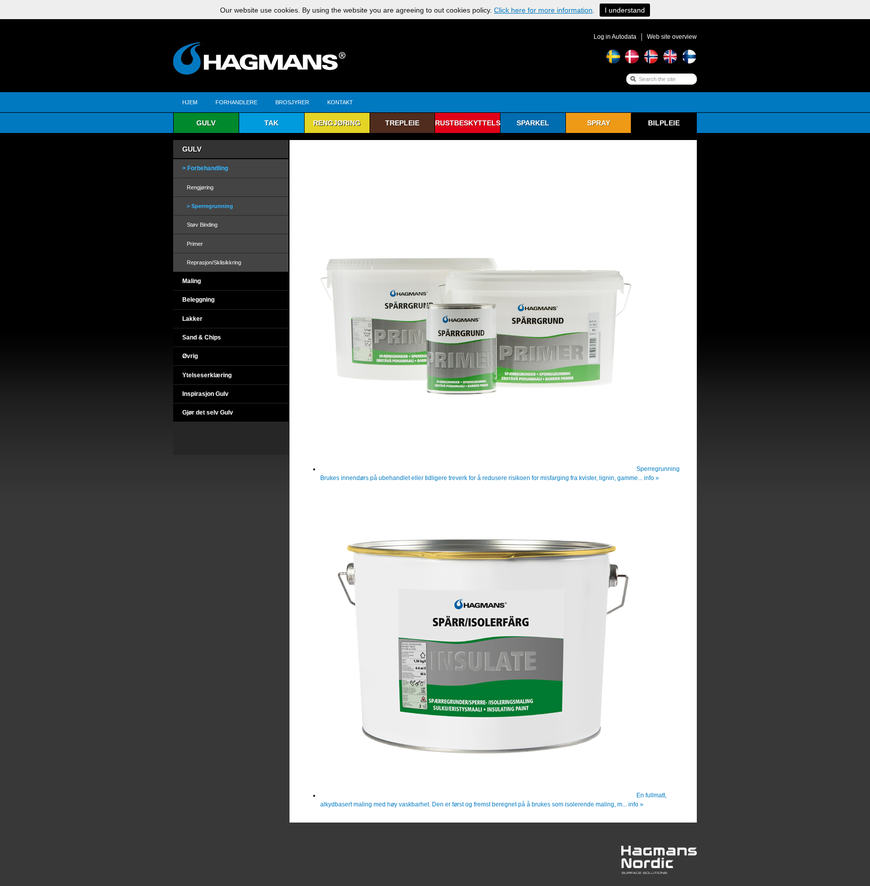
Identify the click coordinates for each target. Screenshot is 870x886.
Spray (598, 123)
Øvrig (190, 356)
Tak (271, 123)
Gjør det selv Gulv (207, 412)
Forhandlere (236, 102)
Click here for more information (543, 10)
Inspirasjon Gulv (205, 393)
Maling (191, 281)
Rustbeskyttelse (467, 123)
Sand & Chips (201, 337)
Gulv (205, 123)
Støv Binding (202, 225)
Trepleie (402, 123)
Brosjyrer (292, 102)
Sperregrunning (212, 206)
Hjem (189, 102)
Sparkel (533, 123)
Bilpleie (664, 123)
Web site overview (672, 36)
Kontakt (340, 102)
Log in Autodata (615, 36)
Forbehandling (207, 168)
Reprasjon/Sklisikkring (214, 262)
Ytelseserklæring (207, 375)
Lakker (192, 318)
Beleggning (198, 299)
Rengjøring (336, 123)
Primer (195, 244)
